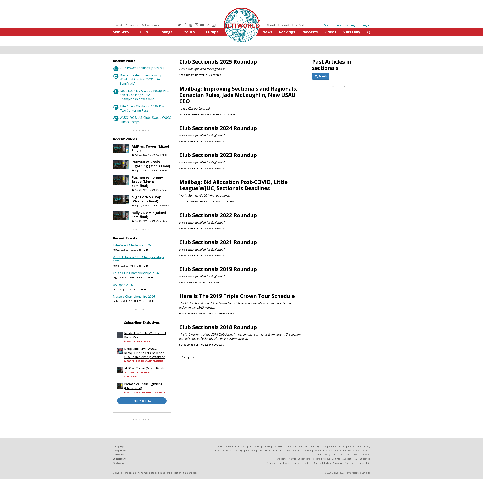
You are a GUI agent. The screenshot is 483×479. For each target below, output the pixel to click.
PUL (343, 454)
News (267, 31)
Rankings (287, 31)
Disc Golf (298, 25)
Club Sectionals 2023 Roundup (218, 155)
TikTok (327, 462)
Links (260, 450)
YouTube (271, 462)
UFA (336, 454)
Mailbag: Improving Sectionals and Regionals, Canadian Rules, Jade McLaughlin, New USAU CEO (238, 95)
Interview (250, 450)
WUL (349, 454)
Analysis (227, 450)
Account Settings (331, 458)
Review (347, 450)
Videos (330, 31)
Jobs (324, 446)
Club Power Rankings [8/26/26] (142, 68)
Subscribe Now (142, 400)
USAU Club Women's (160, 205)
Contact (242, 446)
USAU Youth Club (137, 277)
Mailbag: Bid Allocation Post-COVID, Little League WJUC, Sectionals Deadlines (233, 185)
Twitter (307, 462)
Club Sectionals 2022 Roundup (218, 215)
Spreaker (350, 462)
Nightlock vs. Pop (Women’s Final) (146, 199)
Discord (283, 25)
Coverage (216, 75)
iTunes (360, 462)
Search (322, 76)
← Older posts (186, 357)
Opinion (230, 114)
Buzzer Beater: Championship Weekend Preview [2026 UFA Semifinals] (141, 79)
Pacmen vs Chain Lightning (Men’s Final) (151, 163)
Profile (317, 450)
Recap (338, 450)
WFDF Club (135, 265)
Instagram (296, 462)
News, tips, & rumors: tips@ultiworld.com (136, 25)
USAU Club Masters (137, 301)
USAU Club (135, 249)
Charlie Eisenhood (211, 114)
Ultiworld (200, 75)
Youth (189, 31)
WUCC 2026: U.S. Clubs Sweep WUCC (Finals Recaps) (145, 120)
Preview (307, 450)
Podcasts (309, 31)
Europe (212, 31)
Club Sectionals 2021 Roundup (218, 242)
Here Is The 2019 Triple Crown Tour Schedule (237, 296)
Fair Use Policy (312, 446)
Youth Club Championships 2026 (136, 273)
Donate (266, 446)
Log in (365, 25)
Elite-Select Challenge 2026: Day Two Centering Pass (142, 108)
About (270, 25)
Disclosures (254, 446)
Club (144, 31)
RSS (368, 462)
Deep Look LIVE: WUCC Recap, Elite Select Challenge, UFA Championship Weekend (144, 95)
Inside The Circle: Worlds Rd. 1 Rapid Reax (145, 335)
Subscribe (365, 458)
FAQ (355, 458)
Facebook (283, 462)
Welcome (282, 458)
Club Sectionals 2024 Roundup (218, 128)
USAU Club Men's (158, 170)
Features (216, 450)
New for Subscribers (299, 458)
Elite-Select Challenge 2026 (132, 245)
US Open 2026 (123, 285)
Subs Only (351, 31)
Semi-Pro (121, 31)
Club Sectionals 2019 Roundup (218, 269)
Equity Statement (293, 446)
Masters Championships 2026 (134, 296)
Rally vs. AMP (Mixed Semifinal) (149, 214)
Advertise (231, 446)
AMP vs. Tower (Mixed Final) (150, 148)
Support (346, 458)
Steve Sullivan (204, 313)
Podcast (296, 450)
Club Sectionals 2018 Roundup (218, 327)
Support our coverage (340, 25)
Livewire (222, 313)
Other (287, 450)
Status (351, 446)
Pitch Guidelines (337, 446)
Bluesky (317, 462)
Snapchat (338, 462)
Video (356, 450)
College (166, 31)
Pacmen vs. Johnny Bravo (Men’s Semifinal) (147, 181)
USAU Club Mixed (159, 154)
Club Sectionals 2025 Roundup (218, 61)
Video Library (363, 446)
